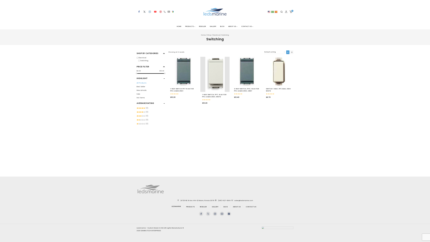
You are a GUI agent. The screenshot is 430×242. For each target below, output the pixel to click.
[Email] (168, 11)
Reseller (202, 26)
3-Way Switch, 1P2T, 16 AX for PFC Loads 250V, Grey (246, 90)
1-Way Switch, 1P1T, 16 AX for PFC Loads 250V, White (214, 96)
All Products (141, 83)
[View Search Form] (281, 12)
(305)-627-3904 (224, 200)
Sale (138, 94)
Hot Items (141, 98)
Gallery (213, 26)
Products (190, 207)
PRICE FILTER (143, 66)
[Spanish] (276, 12)
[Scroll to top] (424, 237)
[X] (144, 11)
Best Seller (141, 86)
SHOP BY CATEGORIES (147, 53)
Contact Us (251, 207)
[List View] (291, 52)
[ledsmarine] (215, 12)
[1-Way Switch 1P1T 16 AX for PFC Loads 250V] (183, 71)
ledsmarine (176, 206)
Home (179, 26)
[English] (269, 12)
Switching (144, 60)
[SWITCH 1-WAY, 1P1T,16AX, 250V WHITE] (278, 71)
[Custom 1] (173, 12)
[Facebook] (139, 11)
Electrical (142, 58)
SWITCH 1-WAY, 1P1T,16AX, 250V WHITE (278, 90)
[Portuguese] (272, 12)
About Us (237, 207)
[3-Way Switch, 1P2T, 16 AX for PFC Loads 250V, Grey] (246, 71)
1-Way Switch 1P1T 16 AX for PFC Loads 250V (182, 90)
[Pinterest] (160, 11)
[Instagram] (149, 11)
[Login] (286, 12)
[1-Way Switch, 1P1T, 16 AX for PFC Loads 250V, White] (215, 74)
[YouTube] (155, 11)
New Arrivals (141, 90)
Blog (222, 26)
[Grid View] (287, 52)
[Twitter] (208, 214)
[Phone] (165, 12)
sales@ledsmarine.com (243, 200)
